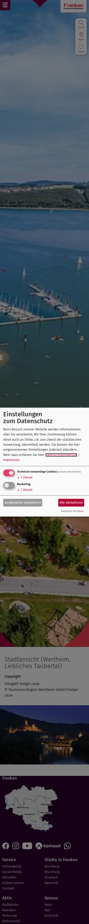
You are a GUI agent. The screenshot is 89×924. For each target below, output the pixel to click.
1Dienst (24, 477)
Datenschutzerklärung (61, 455)
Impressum (11, 460)
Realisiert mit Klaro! (72, 511)
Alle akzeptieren (71, 502)
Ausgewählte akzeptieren (23, 502)
